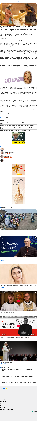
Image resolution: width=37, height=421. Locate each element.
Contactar (1, 397)
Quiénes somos (2, 403)
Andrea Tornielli (6, 149)
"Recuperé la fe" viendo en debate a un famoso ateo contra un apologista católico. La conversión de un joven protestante (19, 379)
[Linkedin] (19, 41)
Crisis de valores (6, 160)
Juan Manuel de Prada (7, 161)
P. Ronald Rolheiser (7, 153)
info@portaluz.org (2, 393)
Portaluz (3, 37)
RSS (1, 405)
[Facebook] (18, 41)
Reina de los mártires (7, 156)
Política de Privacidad (3, 401)
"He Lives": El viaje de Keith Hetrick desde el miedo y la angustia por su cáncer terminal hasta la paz (18, 376)
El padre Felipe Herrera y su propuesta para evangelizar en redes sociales (15, 337)
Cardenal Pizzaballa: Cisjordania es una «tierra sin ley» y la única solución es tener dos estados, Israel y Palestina (17, 123)
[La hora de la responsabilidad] (18, 351)
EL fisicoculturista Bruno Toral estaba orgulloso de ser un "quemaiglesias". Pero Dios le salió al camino (19, 382)
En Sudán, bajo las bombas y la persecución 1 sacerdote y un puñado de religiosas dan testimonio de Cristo (16, 131)
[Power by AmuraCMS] (34, 411)
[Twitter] (16, 41)
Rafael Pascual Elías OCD (8, 157)
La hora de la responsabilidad (9, 148)
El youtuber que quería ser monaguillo (8, 312)
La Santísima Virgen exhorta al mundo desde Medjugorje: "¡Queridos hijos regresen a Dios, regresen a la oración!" (17, 120)
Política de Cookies (3, 399)
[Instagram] (6, 407)
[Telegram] (21, 41)
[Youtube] (4, 407)
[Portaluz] (19, 1)
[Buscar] (36, 1)
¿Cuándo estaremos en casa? (9, 152)
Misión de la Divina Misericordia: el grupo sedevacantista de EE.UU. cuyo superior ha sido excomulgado (17, 125)
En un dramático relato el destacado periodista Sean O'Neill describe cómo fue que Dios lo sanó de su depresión (17, 128)
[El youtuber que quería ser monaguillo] (18, 301)
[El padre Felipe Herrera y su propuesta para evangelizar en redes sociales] (18, 326)
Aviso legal (1, 395)
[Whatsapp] (14, 41)
